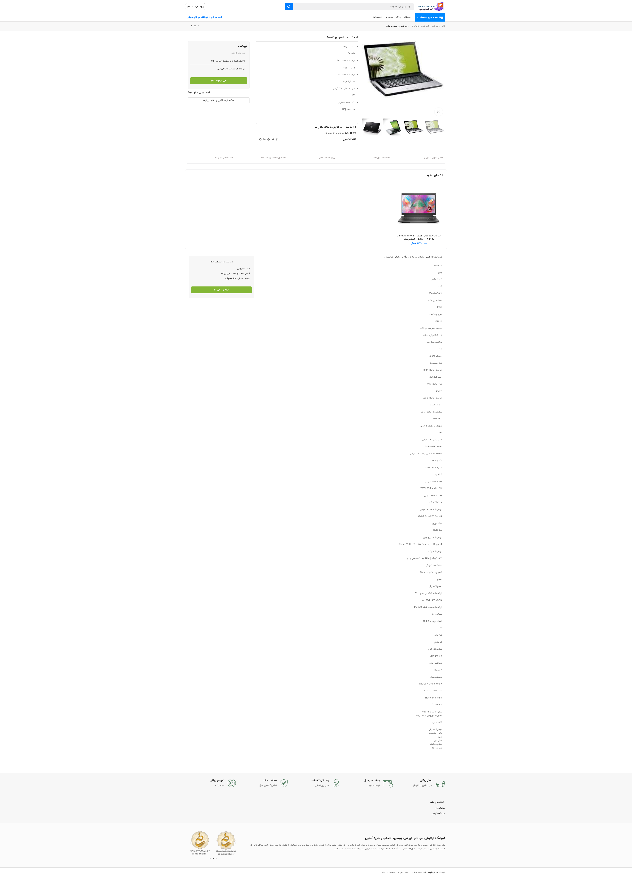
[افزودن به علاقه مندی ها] (397, 197)
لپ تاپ (434, 26)
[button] (191, 843)
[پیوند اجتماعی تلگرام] (260, 139)
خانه (443, 26)
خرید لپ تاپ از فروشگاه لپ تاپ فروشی (204, 17)
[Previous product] (198, 26)
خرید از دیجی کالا (218, 80)
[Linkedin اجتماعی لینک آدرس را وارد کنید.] (264, 139)
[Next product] (191, 26)
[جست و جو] (289, 6)
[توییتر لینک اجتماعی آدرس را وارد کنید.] (273, 139)
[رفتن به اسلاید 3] (216, 858)
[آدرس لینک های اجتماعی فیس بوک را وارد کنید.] (276, 139)
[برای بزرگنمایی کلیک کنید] (438, 112)
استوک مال (440, 808)
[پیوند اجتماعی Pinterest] (268, 139)
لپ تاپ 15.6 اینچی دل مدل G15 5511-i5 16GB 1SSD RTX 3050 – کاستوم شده (419, 237)
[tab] (434, 256)
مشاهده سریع (397, 190)
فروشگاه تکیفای (438, 813)
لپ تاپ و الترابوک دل (419, 26)
